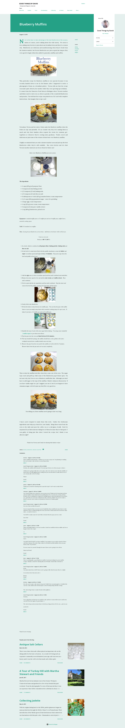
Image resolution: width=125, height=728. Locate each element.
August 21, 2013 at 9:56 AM (40, 466)
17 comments (27, 692)
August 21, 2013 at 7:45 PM (40, 566)
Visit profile (105, 33)
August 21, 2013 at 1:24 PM (40, 536)
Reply (24, 463)
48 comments (27, 719)
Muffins (76, 52)
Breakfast (77, 48)
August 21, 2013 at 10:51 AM (34, 484)
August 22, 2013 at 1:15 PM (40, 595)
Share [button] (76, 39)
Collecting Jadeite (30, 700)
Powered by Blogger (52, 724)
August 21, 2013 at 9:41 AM (34, 457)
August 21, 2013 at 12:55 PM (40, 504)
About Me (21, 10)
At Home (61, 10)
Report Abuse (99, 45)
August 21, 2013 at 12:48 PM (35, 491)
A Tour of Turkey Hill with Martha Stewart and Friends (39, 672)
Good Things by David (28, 4)
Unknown (25, 491)
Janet (24, 525)
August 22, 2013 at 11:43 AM (34, 582)
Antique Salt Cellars (31, 644)
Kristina (25, 457)
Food (36, 10)
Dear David (69, 10)
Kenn (24, 558)
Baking (76, 47)
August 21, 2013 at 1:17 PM (33, 525)
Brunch (76, 50)
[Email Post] (43, 449)
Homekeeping (44, 10)
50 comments (27, 662)
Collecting (53, 10)
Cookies (29, 10)
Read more (60, 662)
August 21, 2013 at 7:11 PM (33, 558)
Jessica (24, 484)
